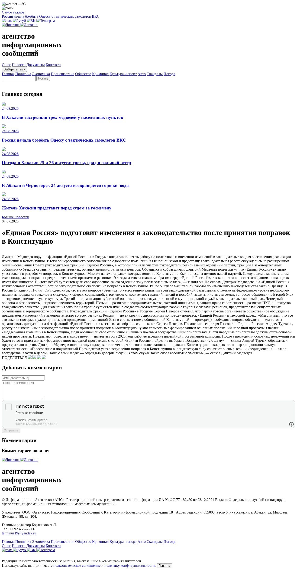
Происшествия (62, 74)
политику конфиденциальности (129, 565)
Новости (19, 65)
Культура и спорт (123, 74)
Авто (142, 74)
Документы (35, 65)
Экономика (41, 74)
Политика (23, 74)
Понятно (164, 565)
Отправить (11, 430)
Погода (169, 74)
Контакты (53, 65)
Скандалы (155, 74)
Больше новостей (15, 217)
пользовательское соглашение (76, 565)
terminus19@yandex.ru (19, 533)
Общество (83, 74)
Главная (8, 74)
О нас (6, 65)
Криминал (100, 74)
